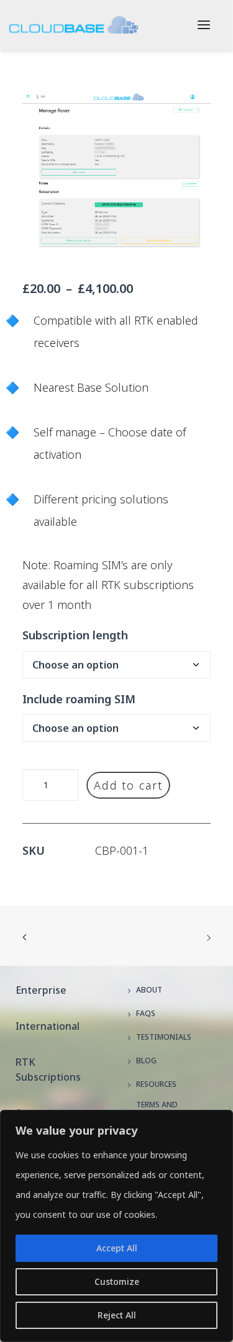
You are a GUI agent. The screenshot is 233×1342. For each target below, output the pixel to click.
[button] (203, 25)
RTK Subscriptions (48, 1069)
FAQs (145, 1013)
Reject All (117, 1315)
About (149, 989)
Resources (156, 1084)
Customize (116, 1281)
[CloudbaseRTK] (73, 25)
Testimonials (163, 1037)
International (48, 1026)
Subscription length (75, 635)
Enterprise (41, 990)
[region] (116, 1226)
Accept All (116, 1248)
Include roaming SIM (78, 698)
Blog (146, 1060)
